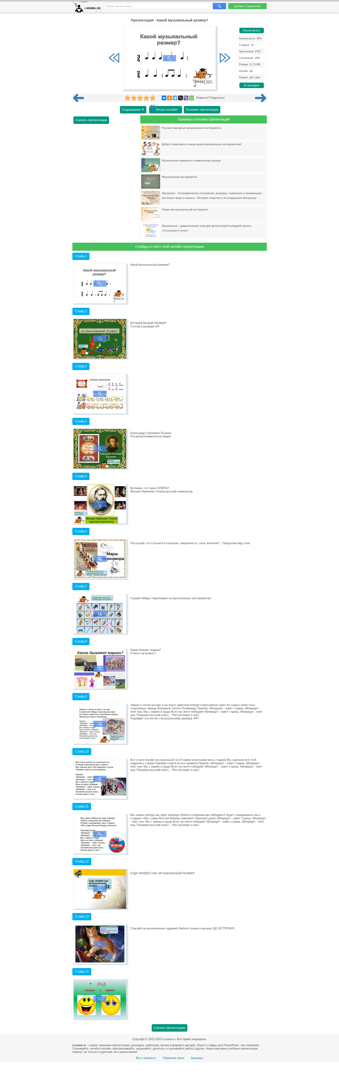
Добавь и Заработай (247, 6)
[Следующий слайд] (225, 58)
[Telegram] (175, 98)
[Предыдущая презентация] (80, 98)
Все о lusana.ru (146, 1058)
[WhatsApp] (191, 98)
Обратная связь (173, 1058)
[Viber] (186, 98)
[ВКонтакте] (164, 98)
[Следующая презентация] (261, 98)
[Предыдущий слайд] (114, 58)
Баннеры (197, 1058)
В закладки (251, 85)
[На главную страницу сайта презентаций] (88, 8)
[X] (180, 98)
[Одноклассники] (169, 98)
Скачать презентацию (91, 120)
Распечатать (251, 30)
